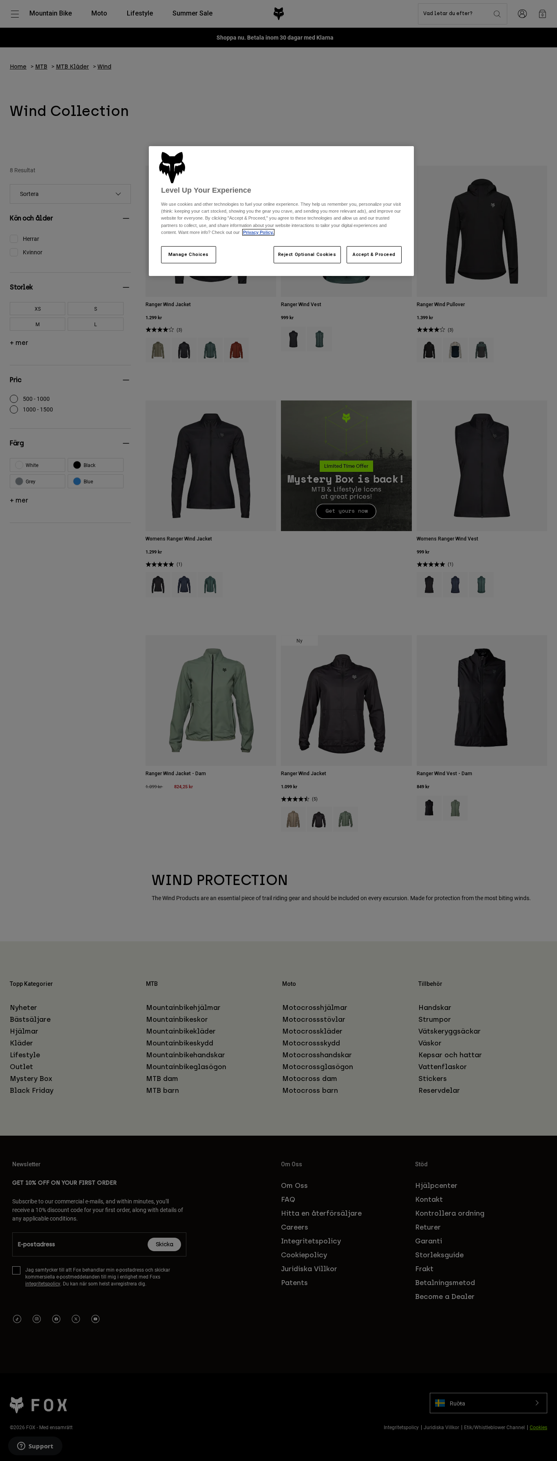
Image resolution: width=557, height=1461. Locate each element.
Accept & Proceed (374, 254)
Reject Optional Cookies (307, 254)
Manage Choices (188, 254)
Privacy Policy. (258, 232)
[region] (281, 211)
